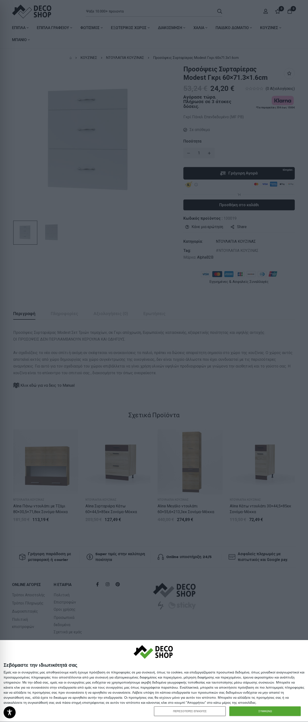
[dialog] (154, 681)
